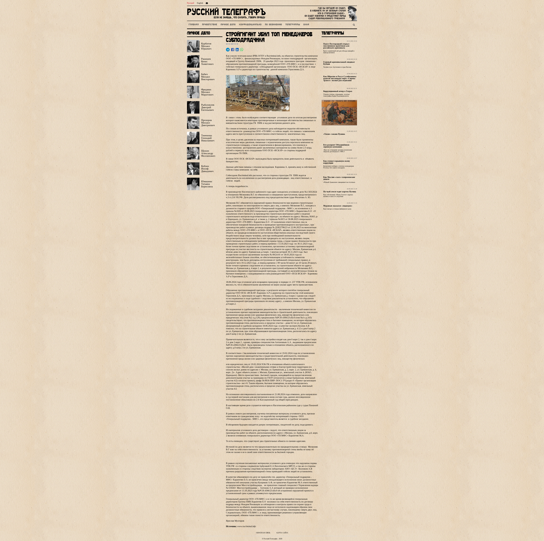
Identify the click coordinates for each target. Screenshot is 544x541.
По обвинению (273, 25)
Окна (306, 25)
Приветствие (209, 25)
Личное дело (228, 25)
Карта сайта (282, 533)
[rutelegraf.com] (226, 19)
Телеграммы (292, 25)
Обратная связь (263, 533)
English (200, 3)
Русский (190, 3)
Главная (194, 25)
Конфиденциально (250, 25)
